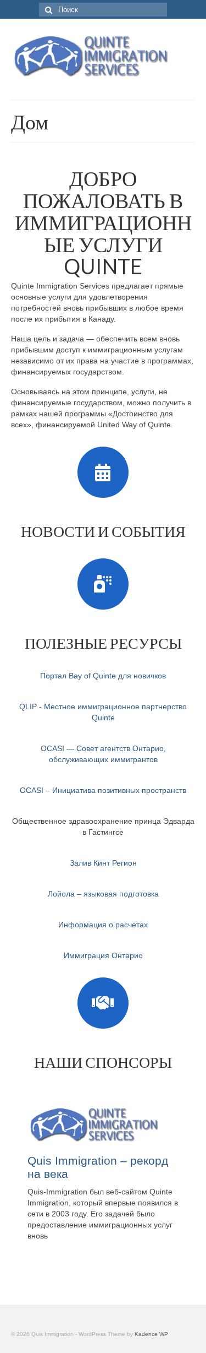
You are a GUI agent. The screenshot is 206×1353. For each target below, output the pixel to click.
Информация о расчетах (103, 924)
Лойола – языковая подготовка (103, 893)
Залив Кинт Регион (103, 862)
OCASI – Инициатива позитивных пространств (103, 790)
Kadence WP (151, 1334)
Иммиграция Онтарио (103, 955)
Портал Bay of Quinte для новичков (103, 675)
